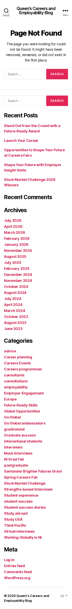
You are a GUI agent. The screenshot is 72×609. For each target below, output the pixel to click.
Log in (9, 560)
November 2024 (18, 280)
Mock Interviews (18, 453)
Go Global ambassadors (24, 423)
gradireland (14, 429)
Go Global (12, 417)
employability (16, 387)
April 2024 (13, 304)
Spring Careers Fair (21, 477)
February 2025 (17, 268)
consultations (16, 381)
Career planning (18, 357)
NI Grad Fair (14, 459)
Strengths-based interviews (28, 489)
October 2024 (16, 286)
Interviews (13, 447)
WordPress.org (17, 578)
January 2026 (16, 244)
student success (18, 501)
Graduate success (20, 435)
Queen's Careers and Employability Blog (36, 10)
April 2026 (13, 226)
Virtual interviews (19, 531)
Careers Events (17, 363)
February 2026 (17, 238)
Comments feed (18, 572)
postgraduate (16, 465)
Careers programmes (23, 369)
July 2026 (12, 220)
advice (10, 351)
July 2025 (12, 262)
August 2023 (15, 323)
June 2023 (13, 329)
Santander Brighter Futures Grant (33, 471)
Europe (10, 399)
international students (23, 441)
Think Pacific (15, 525)
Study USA (13, 519)
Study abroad (16, 513)
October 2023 (16, 317)
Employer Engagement (24, 393)
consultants (14, 375)
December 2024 (18, 274)
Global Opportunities (22, 411)
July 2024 (12, 298)
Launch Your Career (21, 140)
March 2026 (14, 232)
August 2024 (15, 292)
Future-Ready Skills (21, 405)
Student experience (21, 495)
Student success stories (25, 507)
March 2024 (14, 311)
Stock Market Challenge (24, 483)
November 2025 (18, 250)
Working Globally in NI (23, 537)
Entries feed (14, 566)
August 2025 (15, 256)
